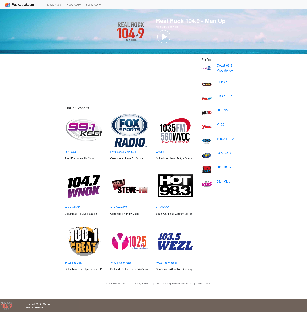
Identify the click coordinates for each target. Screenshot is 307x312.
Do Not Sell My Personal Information (174, 283)
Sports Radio (94, 4)
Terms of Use (203, 283)
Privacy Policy (141, 283)
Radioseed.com (26, 4)
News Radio (75, 4)
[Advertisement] (131, 81)
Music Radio (55, 4)
